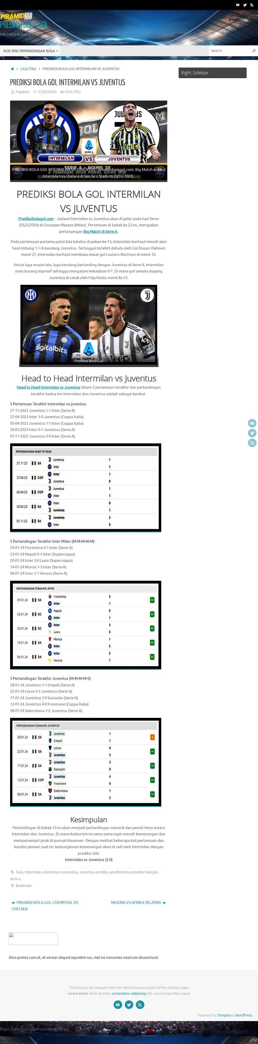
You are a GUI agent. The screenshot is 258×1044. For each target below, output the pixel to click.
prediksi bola (120, 872)
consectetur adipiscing (129, 993)
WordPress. (244, 1015)
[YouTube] (237, 4)
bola (19, 872)
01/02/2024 (47, 92)
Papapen (22, 92)
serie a (15, 879)
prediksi (102, 872)
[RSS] (251, 4)
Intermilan (33, 872)
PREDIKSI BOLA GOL (24, 25)
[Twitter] (244, 4)
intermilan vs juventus (60, 872)
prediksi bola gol (144, 872)
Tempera (224, 1015)
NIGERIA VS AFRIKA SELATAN (136, 902)
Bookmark (23, 886)
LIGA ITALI (28, 69)
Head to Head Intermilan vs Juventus (48, 387)
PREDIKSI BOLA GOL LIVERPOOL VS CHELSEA (45, 906)
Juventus (87, 872)
